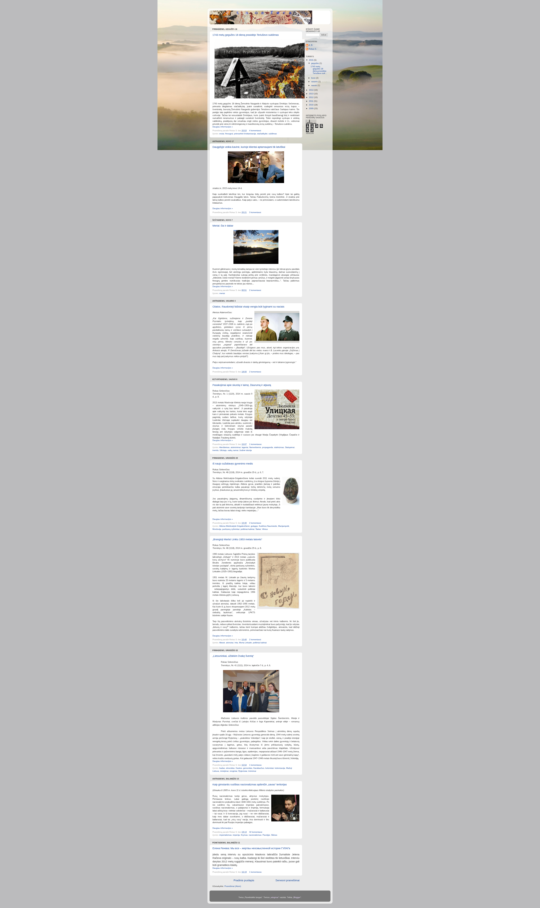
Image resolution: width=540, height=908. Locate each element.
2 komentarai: (255, 290)
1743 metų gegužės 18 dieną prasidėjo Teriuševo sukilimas (245, 35)
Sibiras (274, 835)
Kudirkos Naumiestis (268, 526)
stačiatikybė (262, 134)
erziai (221, 134)
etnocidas (230, 768)
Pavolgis (266, 835)
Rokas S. (313, 49)
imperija (236, 835)
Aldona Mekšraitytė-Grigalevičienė (234, 526)
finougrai (229, 134)
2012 (311, 97)
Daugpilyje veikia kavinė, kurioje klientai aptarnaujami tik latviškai (248, 147)
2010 (311, 105)
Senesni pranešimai (287, 880)
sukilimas (273, 134)
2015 (311, 60)
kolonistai (269, 768)
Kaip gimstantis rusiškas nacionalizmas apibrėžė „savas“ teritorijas (249, 784)
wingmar (274, 897)
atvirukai (229, 643)
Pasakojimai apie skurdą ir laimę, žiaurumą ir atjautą (241, 385)
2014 (311, 90)
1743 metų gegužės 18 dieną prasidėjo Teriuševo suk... (319, 69)
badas (222, 768)
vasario (314, 82)
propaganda (267, 447)
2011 (311, 101)
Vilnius (265, 529)
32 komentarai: (256, 832)
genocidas (247, 768)
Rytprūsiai (242, 771)
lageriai (245, 447)
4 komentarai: (255, 131)
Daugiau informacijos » (222, 127)
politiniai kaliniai (247, 529)
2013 (311, 94)
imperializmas (225, 835)
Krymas (244, 835)
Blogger (296, 897)
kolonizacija (280, 768)
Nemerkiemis (255, 447)
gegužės (315, 63)
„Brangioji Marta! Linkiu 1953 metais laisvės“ (237, 539)
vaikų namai (233, 450)
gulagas (254, 526)
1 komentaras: (256, 444)
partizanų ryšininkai (230, 529)
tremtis (215, 450)
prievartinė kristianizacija (245, 134)
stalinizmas (279, 447)
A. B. (311, 45)
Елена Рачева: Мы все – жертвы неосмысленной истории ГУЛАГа (251, 848)
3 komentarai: (255, 212)
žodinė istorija (245, 450)
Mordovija (216, 529)
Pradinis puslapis (244, 880)
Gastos (239, 768)
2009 (311, 108)
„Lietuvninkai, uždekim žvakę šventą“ (233, 656)
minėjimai (224, 771)
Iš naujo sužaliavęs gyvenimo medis (232, 463)
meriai (222, 293)
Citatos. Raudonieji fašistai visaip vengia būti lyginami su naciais (248, 306)
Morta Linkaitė (245, 643)
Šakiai (258, 529)
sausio (314, 85)
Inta (236, 643)
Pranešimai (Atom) (232, 886)
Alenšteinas (224, 447)
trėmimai (252, 771)
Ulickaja (223, 450)
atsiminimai (236, 447)
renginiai (233, 771)
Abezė (222, 643)
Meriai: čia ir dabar (222, 225)
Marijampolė (283, 526)
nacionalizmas (255, 835)
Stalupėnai (289, 447)
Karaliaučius (258, 768)
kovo (313, 78)
